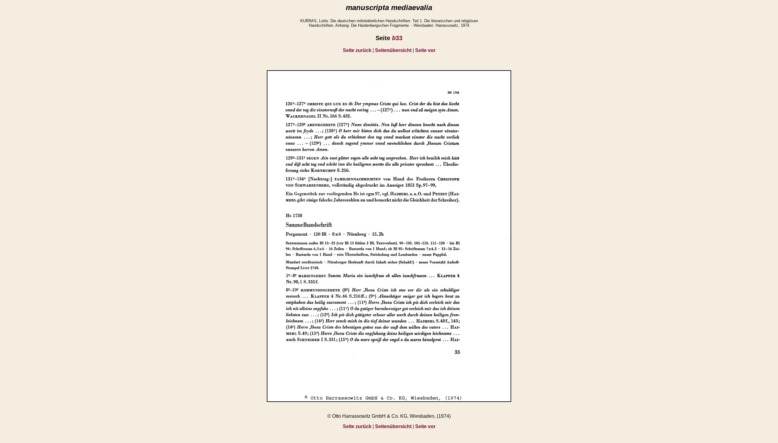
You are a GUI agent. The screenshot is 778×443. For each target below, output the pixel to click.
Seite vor (425, 50)
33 (397, 38)
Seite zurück (357, 50)
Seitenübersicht (393, 50)
